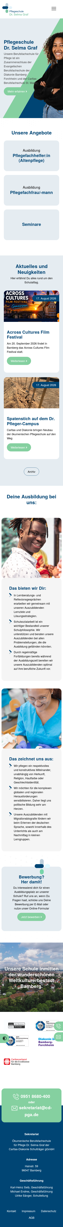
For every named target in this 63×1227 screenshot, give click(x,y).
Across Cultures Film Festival (28, 334)
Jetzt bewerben (31, 917)
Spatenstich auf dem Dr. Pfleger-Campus (31, 421)
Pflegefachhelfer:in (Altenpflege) (31, 157)
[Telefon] (58, 1026)
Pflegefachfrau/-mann (31, 192)
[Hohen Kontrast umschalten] (4, 1038)
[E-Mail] (58, 1036)
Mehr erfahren (17, 91)
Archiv (31, 472)
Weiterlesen (18, 361)
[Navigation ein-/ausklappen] (53, 9)
